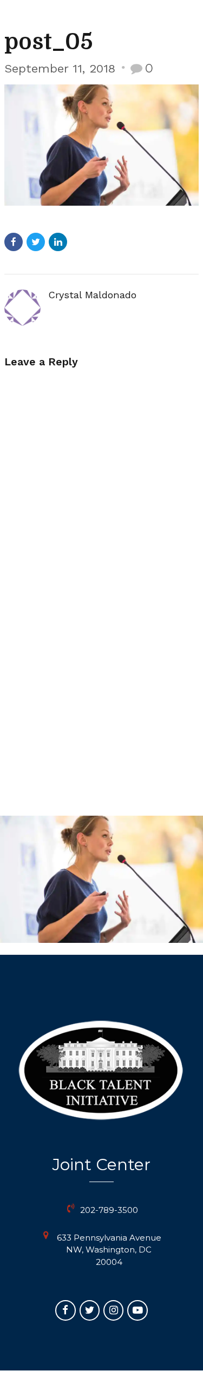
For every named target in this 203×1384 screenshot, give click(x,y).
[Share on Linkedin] (58, 242)
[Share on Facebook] (13, 242)
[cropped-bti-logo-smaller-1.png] (101, 1070)
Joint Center (101, 1165)
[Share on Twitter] (36, 242)
